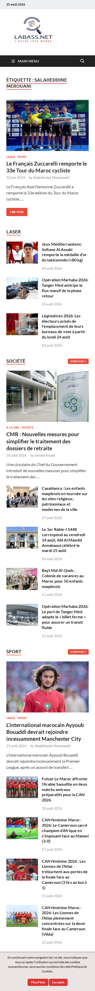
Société (28, 427)
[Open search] (82, 61)
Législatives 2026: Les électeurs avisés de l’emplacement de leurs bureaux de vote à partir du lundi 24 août (63, 326)
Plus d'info (38, 982)
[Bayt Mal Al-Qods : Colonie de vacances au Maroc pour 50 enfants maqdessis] (22, 570)
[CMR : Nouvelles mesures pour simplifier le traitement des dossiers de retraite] (47, 373)
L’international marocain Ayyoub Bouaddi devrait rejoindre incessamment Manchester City (45, 732)
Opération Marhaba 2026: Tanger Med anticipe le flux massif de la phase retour (65, 287)
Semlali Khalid (45, 455)
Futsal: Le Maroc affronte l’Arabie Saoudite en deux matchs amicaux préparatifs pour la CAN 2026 (64, 789)
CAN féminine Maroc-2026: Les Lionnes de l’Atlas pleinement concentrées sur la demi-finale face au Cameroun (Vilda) (64, 920)
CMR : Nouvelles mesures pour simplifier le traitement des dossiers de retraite (42, 441)
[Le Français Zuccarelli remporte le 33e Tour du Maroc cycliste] (47, 125)
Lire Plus (15, 211)
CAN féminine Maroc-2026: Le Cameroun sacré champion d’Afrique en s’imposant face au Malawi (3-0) (65, 830)
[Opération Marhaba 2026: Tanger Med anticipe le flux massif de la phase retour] (22, 280)
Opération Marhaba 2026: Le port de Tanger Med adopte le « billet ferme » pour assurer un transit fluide (65, 617)
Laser (10, 157)
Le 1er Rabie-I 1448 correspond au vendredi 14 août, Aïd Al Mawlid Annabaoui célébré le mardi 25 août (63, 540)
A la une (12, 427)
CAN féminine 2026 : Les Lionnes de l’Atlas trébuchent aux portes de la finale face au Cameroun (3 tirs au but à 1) (65, 874)
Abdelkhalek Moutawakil (51, 177)
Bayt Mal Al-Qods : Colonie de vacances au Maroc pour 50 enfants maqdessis (63, 578)
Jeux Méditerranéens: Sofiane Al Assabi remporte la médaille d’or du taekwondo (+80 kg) (64, 252)
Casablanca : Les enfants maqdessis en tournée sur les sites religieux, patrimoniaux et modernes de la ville (65, 499)
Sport (22, 157)
